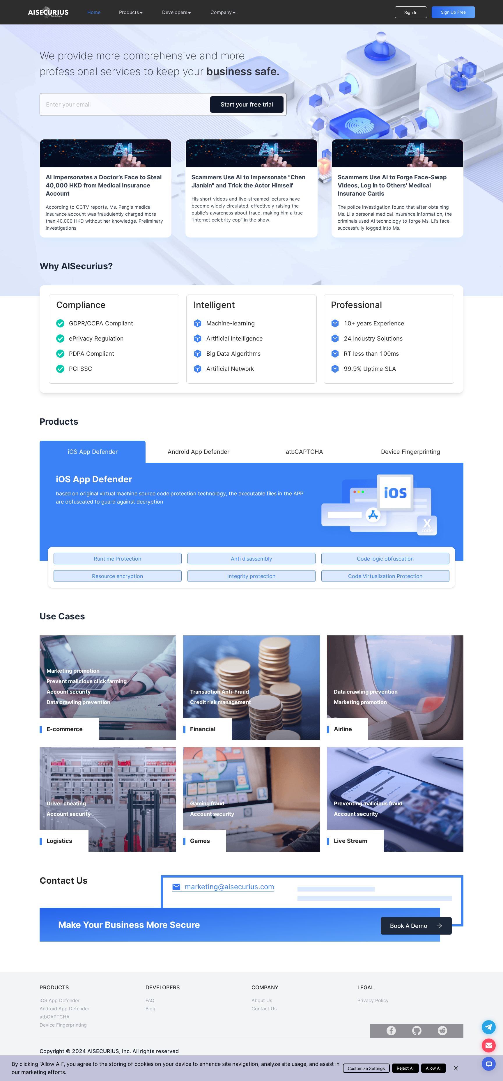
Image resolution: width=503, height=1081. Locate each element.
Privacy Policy (373, 1000)
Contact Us (264, 1008)
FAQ (150, 1000)
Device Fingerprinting (63, 1025)
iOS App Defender (59, 1000)
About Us (262, 1000)
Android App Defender (64, 1008)
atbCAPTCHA (55, 1017)
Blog (150, 1008)
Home (93, 12)
